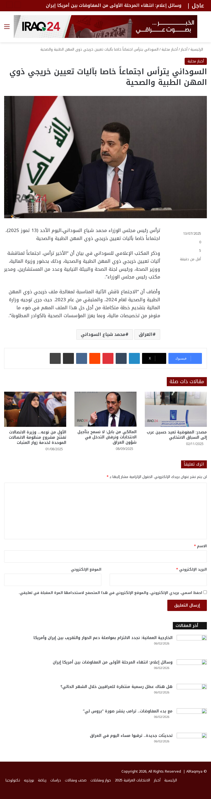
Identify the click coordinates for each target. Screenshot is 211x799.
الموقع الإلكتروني (86, 569)
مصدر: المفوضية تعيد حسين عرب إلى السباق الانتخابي (177, 434)
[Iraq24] (105, 26)
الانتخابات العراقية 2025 (132, 780)
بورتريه (29, 780)
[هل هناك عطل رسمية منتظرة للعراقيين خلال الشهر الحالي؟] (192, 694)
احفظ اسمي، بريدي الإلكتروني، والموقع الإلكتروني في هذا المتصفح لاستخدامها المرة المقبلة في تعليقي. (110, 592)
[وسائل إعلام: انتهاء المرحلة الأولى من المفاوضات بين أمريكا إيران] (192, 669)
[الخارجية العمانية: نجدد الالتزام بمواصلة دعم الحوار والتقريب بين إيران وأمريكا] (192, 645)
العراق (145, 334)
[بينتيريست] (107, 358)
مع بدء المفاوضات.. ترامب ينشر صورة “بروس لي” (128, 711)
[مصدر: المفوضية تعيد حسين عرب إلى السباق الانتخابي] (176, 409)
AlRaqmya (194, 771)
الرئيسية (197, 49)
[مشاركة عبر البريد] (68, 358)
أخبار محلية (170, 49)
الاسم (200, 546)
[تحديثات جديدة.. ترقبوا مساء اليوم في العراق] (192, 743)
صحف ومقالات (76, 780)
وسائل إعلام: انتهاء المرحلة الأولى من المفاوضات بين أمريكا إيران (113, 5)
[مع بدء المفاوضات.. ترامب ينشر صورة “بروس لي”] (192, 718)
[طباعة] (55, 358)
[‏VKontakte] (81, 358)
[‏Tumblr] (121, 358)
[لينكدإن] (134, 358)
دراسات (55, 780)
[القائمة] (7, 29)
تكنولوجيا (12, 780)
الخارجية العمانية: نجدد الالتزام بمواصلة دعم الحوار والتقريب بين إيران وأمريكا (103, 638)
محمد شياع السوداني (103, 334)
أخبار (184, 49)
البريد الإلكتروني (191, 569)
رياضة (42, 780)
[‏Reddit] (94, 358)
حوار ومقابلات (100, 780)
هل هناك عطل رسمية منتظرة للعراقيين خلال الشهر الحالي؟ (116, 686)
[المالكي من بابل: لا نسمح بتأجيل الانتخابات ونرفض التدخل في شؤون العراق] (105, 409)
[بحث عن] (204, 29)
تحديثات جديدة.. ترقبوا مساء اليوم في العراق (131, 735)
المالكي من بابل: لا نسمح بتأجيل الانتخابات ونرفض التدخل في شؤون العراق (107, 437)
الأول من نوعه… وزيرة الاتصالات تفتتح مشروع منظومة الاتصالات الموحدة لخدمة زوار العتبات (37, 437)
